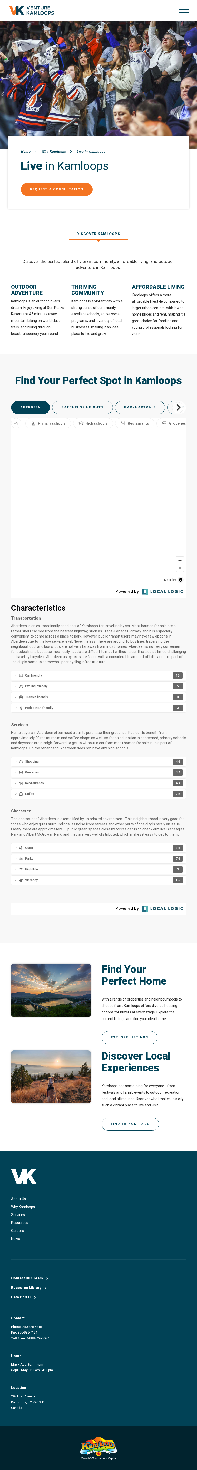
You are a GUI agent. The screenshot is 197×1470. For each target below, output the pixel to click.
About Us (18, 1199)
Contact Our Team (27, 1278)
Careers (17, 1231)
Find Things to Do (130, 1124)
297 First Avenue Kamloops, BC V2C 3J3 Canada (28, 1402)
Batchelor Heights (82, 407)
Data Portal (21, 1297)
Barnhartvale (140, 407)
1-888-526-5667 (38, 1338)
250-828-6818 (32, 1327)
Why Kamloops (53, 151)
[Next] (177, 407)
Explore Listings (129, 1037)
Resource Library (26, 1288)
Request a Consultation (56, 189)
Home (26, 151)
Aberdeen (30, 407)
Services (18, 1215)
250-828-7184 (27, 1332)
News (15, 1239)
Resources (19, 1223)
